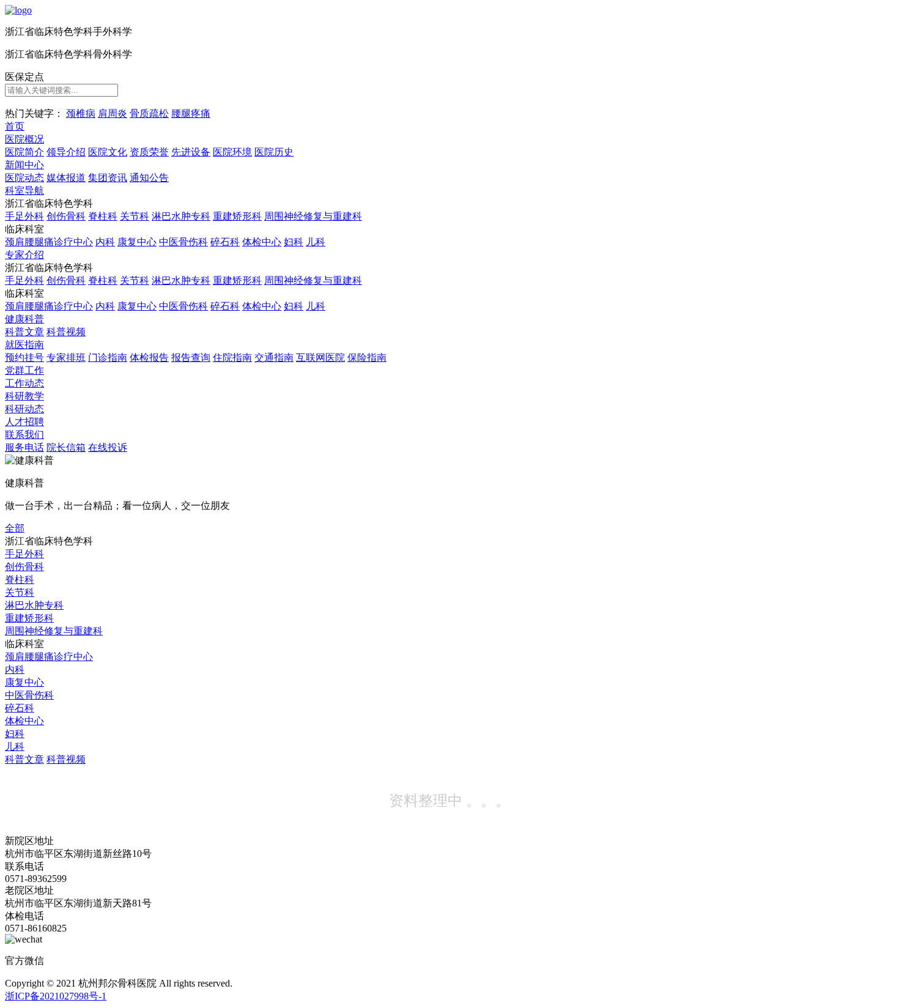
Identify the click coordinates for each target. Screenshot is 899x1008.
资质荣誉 (149, 152)
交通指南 (274, 357)
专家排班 (66, 357)
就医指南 (24, 344)
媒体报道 (66, 177)
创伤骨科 (66, 216)
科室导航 (24, 190)
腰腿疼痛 (190, 113)
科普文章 (24, 332)
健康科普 (24, 319)
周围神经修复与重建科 (313, 216)
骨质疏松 (149, 113)
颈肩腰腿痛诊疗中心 (49, 242)
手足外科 (24, 216)
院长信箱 (66, 447)
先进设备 (190, 152)
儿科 (315, 242)
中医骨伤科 (183, 242)
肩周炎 (112, 113)
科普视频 (66, 332)
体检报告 (149, 357)
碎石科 (225, 242)
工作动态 (24, 383)
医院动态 (24, 177)
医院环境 (232, 152)
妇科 (293, 242)
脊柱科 (102, 216)
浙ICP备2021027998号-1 (55, 996)
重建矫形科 (237, 216)
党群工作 (24, 370)
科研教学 (24, 396)
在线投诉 (107, 447)
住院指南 (232, 357)
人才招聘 (24, 422)
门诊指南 (107, 357)
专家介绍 (24, 255)
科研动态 (24, 409)
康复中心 (137, 242)
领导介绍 (66, 152)
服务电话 (24, 447)
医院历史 (274, 152)
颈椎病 (80, 113)
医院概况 (24, 139)
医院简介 (24, 152)
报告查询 (190, 357)
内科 (105, 242)
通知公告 (149, 177)
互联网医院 (320, 357)
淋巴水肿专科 (181, 216)
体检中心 (261, 242)
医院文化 (107, 152)
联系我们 (24, 434)
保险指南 (367, 357)
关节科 (134, 216)
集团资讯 (107, 177)
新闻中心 (24, 165)
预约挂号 (24, 357)
